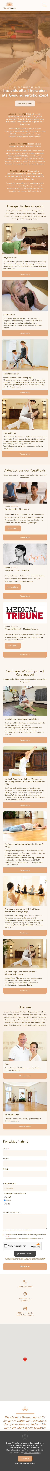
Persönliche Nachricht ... (12, 1212)
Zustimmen (25, 1459)
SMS (8, 1204)
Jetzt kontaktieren (25, 103)
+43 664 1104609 (25, 1286)
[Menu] (44, 5)
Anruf (8, 1197)
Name (5, 1148)
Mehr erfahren (25, 1076)
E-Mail (5, 1169)
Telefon (6, 1159)
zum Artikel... (13, 528)
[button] (25, 1359)
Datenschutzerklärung (32, 1453)
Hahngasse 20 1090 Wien (25, 1299)
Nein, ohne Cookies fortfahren (25, 1463)
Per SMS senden (26, 1253)
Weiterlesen (30, 275)
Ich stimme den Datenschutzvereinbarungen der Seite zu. (26, 1235)
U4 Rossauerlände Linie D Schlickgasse (25, 1314)
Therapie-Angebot (9, 1183)
